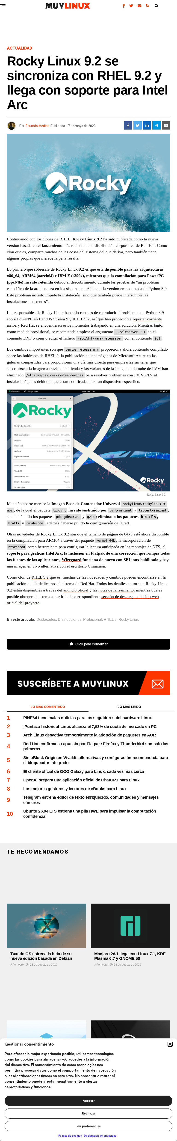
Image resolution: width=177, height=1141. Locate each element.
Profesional (92, 619)
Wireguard (71, 559)
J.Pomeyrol (17, 964)
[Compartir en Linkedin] (147, 125)
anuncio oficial (75, 590)
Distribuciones (69, 619)
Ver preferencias (88, 1126)
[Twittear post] (137, 125)
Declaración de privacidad (100, 1135)
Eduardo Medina (37, 126)
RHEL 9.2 (40, 577)
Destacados (46, 619)
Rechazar (88, 1113)
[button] (170, 1044)
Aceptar (88, 1101)
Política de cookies (70, 1135)
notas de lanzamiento (116, 590)
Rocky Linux (128, 619)
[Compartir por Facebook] (128, 125)
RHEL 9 (110, 619)
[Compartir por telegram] (156, 125)
